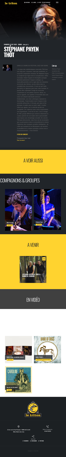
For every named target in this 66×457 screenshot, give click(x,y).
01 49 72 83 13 (48, 431)
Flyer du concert (21, 140)
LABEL (34, 2)
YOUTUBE (41, 441)
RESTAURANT (46, 2)
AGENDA (27, 2)
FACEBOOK (26, 441)
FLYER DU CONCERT (22, 134)
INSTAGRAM (34, 441)
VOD (39, 2)
